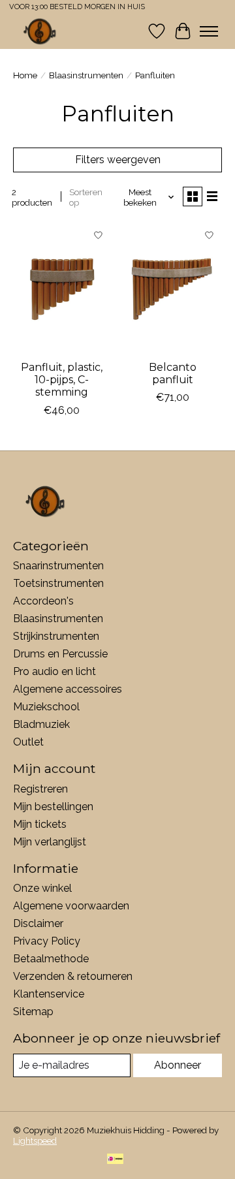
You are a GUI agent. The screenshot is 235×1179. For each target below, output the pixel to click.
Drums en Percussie (60, 654)
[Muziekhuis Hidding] (40, 31)
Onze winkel (42, 888)
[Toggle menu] (209, 31)
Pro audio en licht (54, 671)
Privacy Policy (46, 941)
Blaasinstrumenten (86, 75)
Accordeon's (43, 601)
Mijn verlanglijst (49, 842)
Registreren (40, 789)
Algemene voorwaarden (71, 906)
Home (25, 75)
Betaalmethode (51, 958)
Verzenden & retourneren (73, 976)
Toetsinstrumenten (58, 583)
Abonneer (177, 1065)
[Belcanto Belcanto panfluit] (173, 288)
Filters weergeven (118, 159)
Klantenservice (48, 994)
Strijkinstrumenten (56, 636)
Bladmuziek (41, 724)
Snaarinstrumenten (58, 565)
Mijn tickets (40, 824)
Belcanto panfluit (172, 373)
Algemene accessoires (67, 689)
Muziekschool (46, 706)
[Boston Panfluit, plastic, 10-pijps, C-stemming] (62, 288)
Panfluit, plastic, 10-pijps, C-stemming (61, 379)
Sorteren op (85, 197)
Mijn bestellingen (53, 806)
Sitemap (33, 1011)
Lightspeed (35, 1140)
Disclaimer (38, 923)
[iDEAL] (115, 1160)
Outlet (28, 742)
